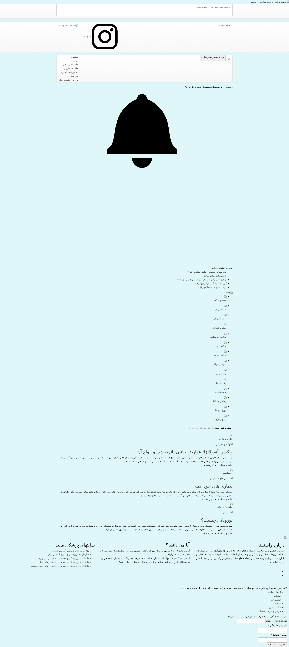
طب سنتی (73, 76)
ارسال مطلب (274, 592)
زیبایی (76, 61)
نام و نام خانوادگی (277, 625)
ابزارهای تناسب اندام (69, 80)
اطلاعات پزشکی (71, 64)
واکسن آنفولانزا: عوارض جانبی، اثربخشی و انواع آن (185, 451)
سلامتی (75, 57)
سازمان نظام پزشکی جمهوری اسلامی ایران (68, 554)
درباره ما (276, 603)
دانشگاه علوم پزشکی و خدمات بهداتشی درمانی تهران (63, 558)
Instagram (87, 36)
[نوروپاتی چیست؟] (227, 512)
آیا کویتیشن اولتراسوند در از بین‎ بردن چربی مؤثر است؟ (201, 279)
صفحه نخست (224, 25)
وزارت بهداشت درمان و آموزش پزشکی (70, 551)
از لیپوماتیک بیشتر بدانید (215, 276)
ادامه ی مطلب (226, 465)
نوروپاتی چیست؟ (217, 520)
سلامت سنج (275, 607)
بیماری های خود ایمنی (212, 485)
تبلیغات (277, 596)
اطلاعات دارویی (71, 68)
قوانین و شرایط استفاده (269, 611)
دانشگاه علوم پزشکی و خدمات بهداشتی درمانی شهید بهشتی (60, 566)
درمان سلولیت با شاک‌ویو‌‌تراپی (212, 287)
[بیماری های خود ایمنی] (221, 478)
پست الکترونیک (279, 635)
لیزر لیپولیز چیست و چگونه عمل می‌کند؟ (207, 272)
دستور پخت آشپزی (70, 72)
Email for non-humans (276, 621)
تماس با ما (276, 600)
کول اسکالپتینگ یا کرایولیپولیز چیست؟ (208, 283)
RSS (228, 292)
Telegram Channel (67, 25)
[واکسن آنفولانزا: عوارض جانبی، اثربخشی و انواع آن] (224, 444)
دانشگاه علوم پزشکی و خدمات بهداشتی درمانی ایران (64, 562)
